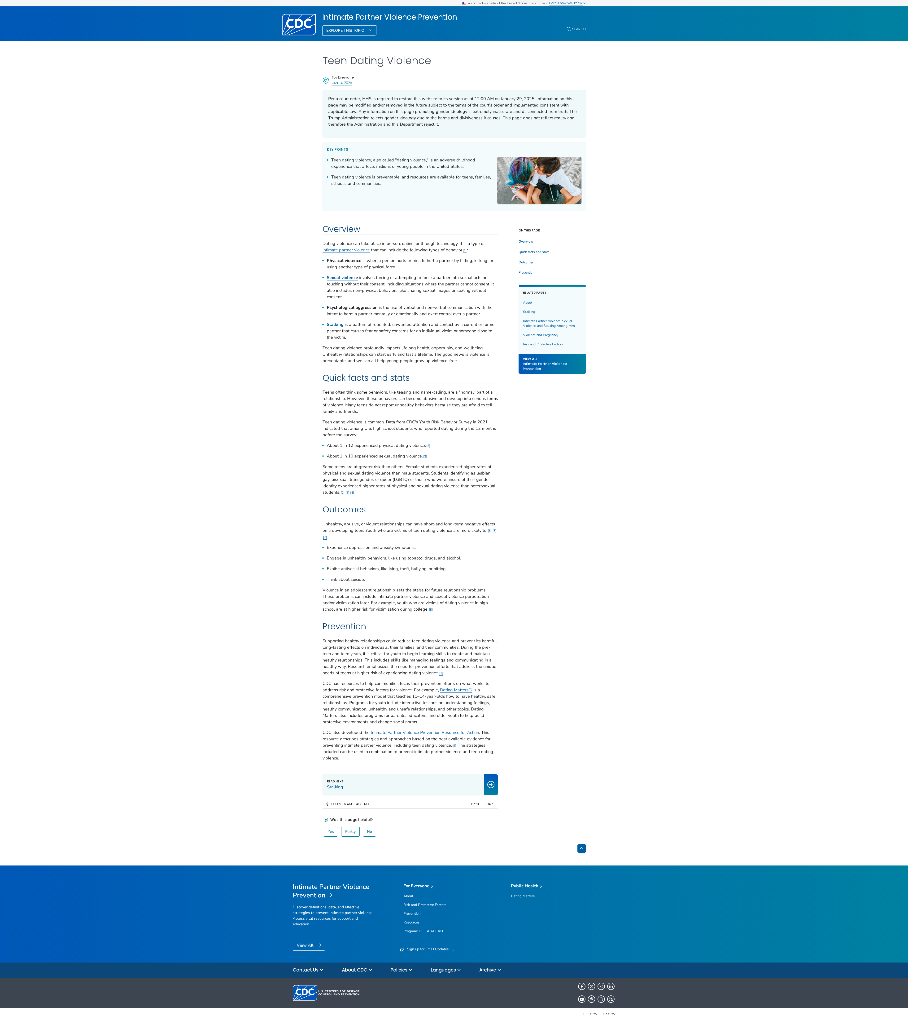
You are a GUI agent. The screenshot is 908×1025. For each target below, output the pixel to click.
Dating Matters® (456, 690)
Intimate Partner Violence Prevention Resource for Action (425, 732)
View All (305, 945)
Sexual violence (342, 277)
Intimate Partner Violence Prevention (389, 17)
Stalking (335, 324)
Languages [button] (444, 970)
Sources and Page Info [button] (351, 804)
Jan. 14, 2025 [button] (342, 82)
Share (489, 804)
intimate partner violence (346, 250)
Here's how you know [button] (566, 3)
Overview (526, 242)
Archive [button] (488, 970)
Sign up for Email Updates (428, 949)
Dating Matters (523, 896)
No (369, 831)
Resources (411, 922)
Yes (331, 831)
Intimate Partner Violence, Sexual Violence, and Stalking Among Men (549, 323)
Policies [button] (400, 970)
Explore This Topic (345, 30)
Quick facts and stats (534, 252)
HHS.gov (590, 1014)
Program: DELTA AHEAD (423, 931)
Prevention (526, 273)
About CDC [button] (355, 970)
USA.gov (608, 1014)
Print (475, 804)
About (527, 302)
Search (579, 29)
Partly (350, 831)
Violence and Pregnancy (540, 335)
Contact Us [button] (306, 970)
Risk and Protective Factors (543, 344)
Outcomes (526, 262)
